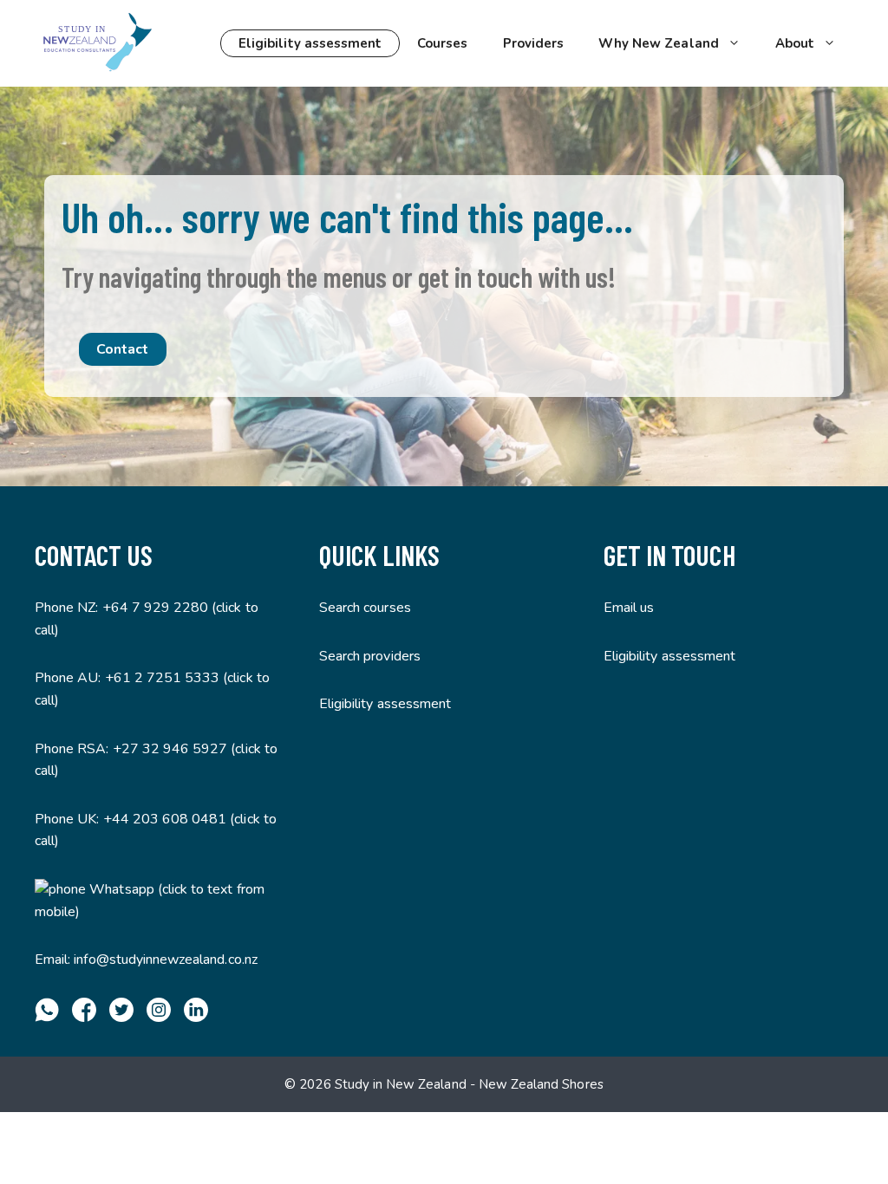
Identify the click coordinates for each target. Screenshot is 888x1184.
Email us (629, 607)
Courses (442, 43)
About (794, 43)
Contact (122, 349)
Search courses (365, 607)
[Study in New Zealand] (97, 43)
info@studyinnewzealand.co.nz (165, 959)
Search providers (370, 656)
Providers (533, 43)
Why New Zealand (658, 43)
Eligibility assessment (310, 43)
